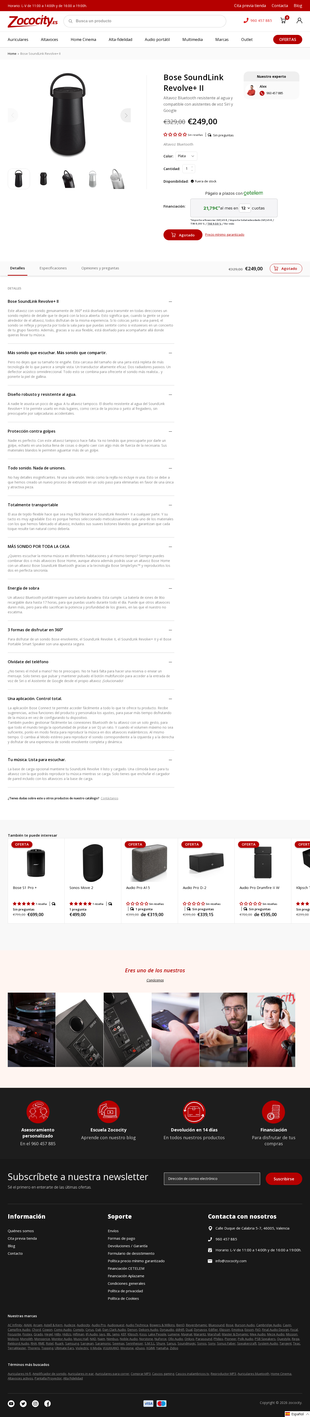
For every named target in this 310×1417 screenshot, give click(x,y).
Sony (212, 1343)
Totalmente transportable (33, 504)
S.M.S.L (150, 1343)
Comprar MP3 (141, 1373)
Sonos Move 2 (81, 887)
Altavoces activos (20, 1378)
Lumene (174, 1334)
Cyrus (89, 1329)
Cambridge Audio (268, 1325)
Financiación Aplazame (126, 1275)
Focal (294, 1329)
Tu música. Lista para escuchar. (37, 759)
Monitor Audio (62, 1339)
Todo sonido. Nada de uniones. (37, 468)
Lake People (157, 1334)
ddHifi (180, 1329)
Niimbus (112, 1339)
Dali (98, 1329)
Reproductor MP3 (223, 1373)
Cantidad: (171, 168)
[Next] (125, 115)
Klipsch (133, 1334)
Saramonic (103, 1343)
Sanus (171, 1343)
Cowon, (47, 1329)
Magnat (186, 1334)
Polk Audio (245, 1339)
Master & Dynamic (235, 1334)
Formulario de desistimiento (131, 1253)
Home (12, 53)
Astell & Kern (53, 1325)
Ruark (59, 1343)
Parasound (204, 1339)
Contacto (15, 1253)
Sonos (202, 1343)
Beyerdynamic (196, 1325)
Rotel (50, 1343)
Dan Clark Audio (114, 1329)
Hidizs (66, 1334)
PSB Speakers (265, 1339)
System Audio (268, 1343)
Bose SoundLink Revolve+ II (33, 301)
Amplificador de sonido (49, 1373)
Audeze (69, 1325)
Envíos (113, 1230)
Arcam (37, 1325)
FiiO (258, 1329)
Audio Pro (99, 1325)
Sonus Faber (226, 1343)
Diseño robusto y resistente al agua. (42, 394)
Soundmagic (187, 1343)
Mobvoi (13, 1339)
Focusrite (14, 1334)
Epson (249, 1329)
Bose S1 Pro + (25, 887)
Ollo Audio (175, 1339)
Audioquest (115, 1325)
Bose (229, 1325)
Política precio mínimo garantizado (136, 1260)
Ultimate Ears (64, 1348)
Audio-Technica (137, 1325)
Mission (291, 1334)
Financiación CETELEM (126, 1268)
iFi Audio (92, 1334)
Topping (47, 1348)
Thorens (34, 1348)
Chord (36, 1329)
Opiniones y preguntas (100, 267)
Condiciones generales (126, 1283)
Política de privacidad (125, 1290)
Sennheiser (134, 1343)
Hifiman (78, 1334)
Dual (189, 1329)
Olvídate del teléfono (28, 661)
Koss (143, 1334)
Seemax (118, 1343)
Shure (160, 1343)
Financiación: (174, 206)
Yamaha (162, 1348)
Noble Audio (129, 1339)
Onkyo (189, 1339)
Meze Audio (276, 1334)
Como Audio (63, 1329)
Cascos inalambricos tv (192, 1373)
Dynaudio (167, 1329)
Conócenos (155, 980)
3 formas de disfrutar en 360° (35, 629)
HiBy (57, 1334)
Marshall (214, 1334)
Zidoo (174, 1348)
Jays (102, 1334)
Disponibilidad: (176, 181)
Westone (127, 1348)
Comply (78, 1329)
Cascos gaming (163, 1373)
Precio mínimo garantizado (224, 234)
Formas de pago (121, 1238)
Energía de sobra (23, 588)
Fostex (27, 1334)
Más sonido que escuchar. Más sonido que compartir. (57, 352)
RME (41, 1343)
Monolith (26, 1339)
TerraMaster (17, 1348)
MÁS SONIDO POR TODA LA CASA (39, 546)
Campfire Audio (19, 1329)
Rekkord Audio (18, 1343)
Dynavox (200, 1329)
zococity (295, 1402)
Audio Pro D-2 (194, 887)
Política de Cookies (123, 1298)
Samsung (72, 1343)
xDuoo (140, 1348)
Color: (168, 156)
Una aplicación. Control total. (35, 698)
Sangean (87, 1343)
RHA (34, 1343)
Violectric (82, 1348)
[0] (283, 21)
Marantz (200, 1334)
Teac (296, 1343)
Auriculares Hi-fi (19, 1373)
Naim (101, 1339)
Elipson (224, 1329)
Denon (132, 1329)
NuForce (161, 1339)
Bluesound (217, 1325)
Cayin (287, 1325)
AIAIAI (28, 1325)
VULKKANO (111, 1348)
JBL (109, 1334)
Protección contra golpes (31, 431)
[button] (175, 134)
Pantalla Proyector (48, 1378)
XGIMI (150, 1348)
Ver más (229, 223)
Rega (295, 1339)
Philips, (219, 1339)
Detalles (17, 267)
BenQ (180, 1325)
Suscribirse (284, 1179)
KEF (123, 1334)
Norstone (146, 1339)
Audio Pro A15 (138, 887)
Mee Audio (258, 1334)
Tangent (285, 1343)
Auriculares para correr (112, 1373)
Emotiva (237, 1329)
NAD (93, 1339)
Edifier (213, 1329)
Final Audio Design (275, 1329)
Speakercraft (246, 1343)
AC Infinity (15, 1325)
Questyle (283, 1339)
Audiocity (83, 1325)
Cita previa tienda (22, 1238)
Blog (11, 1245)
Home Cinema (281, 1373)
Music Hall (81, 1339)
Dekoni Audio (148, 1329)
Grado (38, 1334)
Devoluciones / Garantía (127, 1245)
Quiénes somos (21, 1230)
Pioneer (230, 1339)
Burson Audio (245, 1325)
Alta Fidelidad (73, 1378)
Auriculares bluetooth (253, 1373)
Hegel (49, 1334)
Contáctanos (109, 798)
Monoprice (42, 1339)
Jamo (116, 1334)
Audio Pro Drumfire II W (259, 887)
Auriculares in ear (81, 1373)
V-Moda (95, 1348)
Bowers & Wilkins (162, 1325)
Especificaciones (53, 267)
